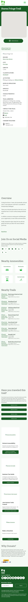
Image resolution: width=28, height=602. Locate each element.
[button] (14, 23)
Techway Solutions (15, 591)
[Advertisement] (14, 147)
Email (5, 115)
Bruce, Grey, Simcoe (7, 59)
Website (6, 113)
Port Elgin (5, 64)
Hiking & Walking (19, 80)
